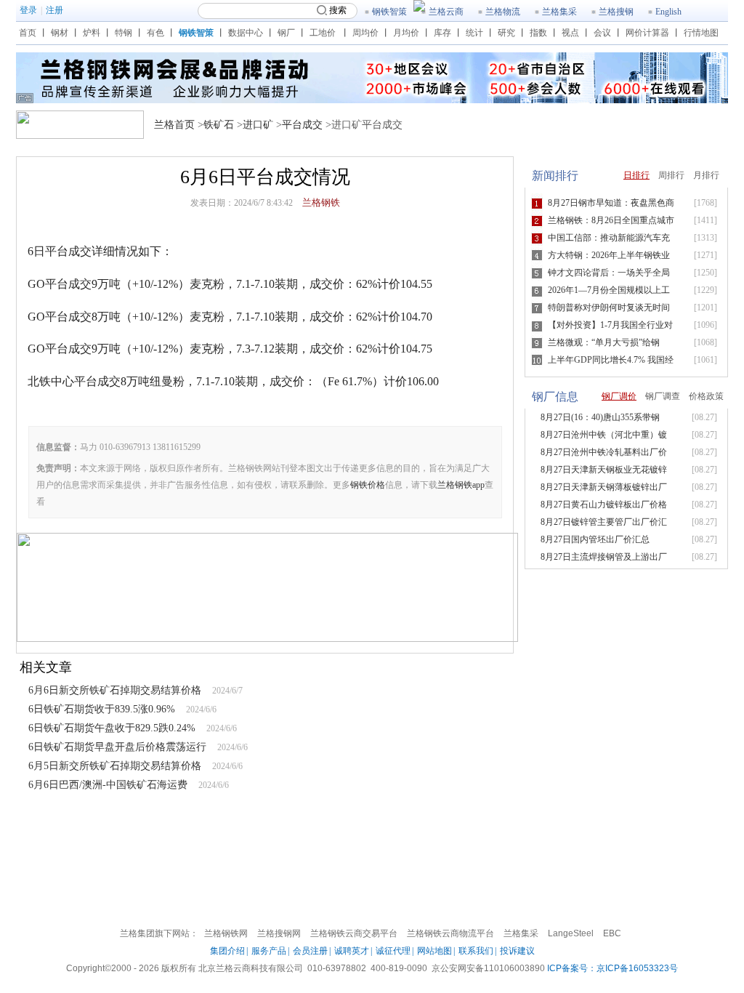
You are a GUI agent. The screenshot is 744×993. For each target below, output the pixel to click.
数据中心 (245, 33)
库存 (442, 33)
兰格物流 (502, 12)
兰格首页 (174, 124)
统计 (474, 33)
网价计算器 (647, 33)
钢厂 (286, 33)
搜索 (338, 10)
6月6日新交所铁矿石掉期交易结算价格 (114, 690)
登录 (28, 10)
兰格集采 (559, 12)
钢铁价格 (367, 485)
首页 (27, 33)
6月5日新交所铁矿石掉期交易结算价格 (114, 765)
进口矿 (258, 124)
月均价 (406, 33)
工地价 (323, 33)
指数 (538, 33)
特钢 (123, 33)
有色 (155, 33)
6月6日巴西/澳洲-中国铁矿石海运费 (107, 784)
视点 (570, 33)
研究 (506, 33)
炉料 (91, 33)
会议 (602, 33)
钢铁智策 (389, 12)
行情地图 (701, 33)
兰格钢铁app (461, 485)
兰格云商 (446, 12)
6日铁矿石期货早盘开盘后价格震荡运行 (117, 746)
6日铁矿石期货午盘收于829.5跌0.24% (111, 728)
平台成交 (302, 124)
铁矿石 (218, 124)
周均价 (365, 33)
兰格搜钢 (616, 12)
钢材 (59, 33)
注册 (54, 10)
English (668, 12)
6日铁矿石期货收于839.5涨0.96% (101, 709)
